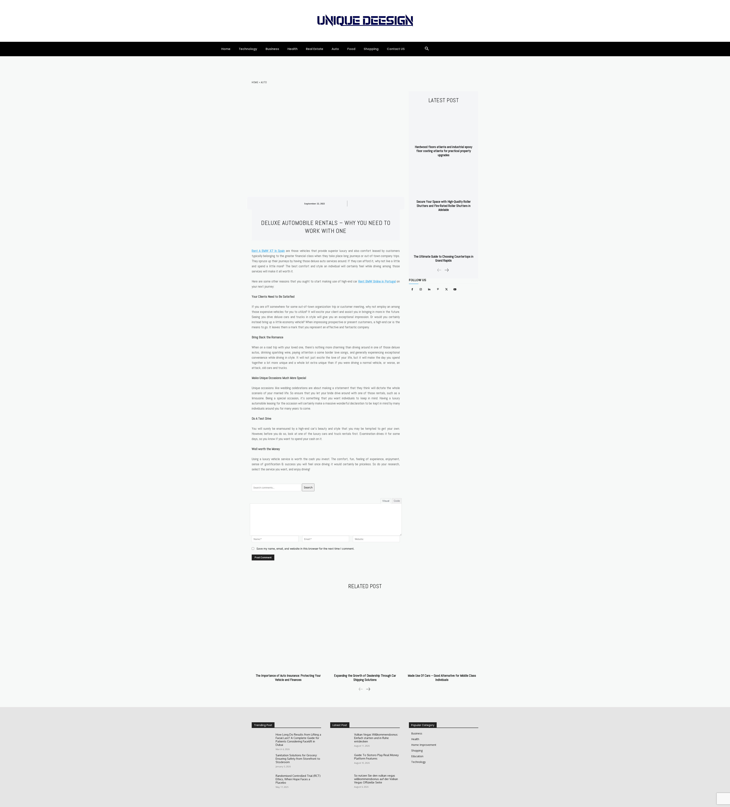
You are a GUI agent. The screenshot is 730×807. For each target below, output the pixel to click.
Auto (264, 82)
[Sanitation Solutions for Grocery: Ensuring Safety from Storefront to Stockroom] (262, 762)
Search (308, 487)
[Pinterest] (438, 289)
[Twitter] (446, 289)
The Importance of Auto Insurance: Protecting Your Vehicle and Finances (288, 677)
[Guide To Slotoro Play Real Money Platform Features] (340, 761)
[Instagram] (420, 289)
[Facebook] (412, 289)
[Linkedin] (429, 289)
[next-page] (446, 270)
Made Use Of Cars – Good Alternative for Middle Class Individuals (442, 677)
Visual (385, 500)
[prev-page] (439, 270)
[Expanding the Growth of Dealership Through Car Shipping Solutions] (365, 632)
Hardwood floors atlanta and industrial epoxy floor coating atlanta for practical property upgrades (443, 151)
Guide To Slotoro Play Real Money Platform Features (376, 756)
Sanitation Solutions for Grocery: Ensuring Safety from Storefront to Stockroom (298, 758)
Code (397, 500)
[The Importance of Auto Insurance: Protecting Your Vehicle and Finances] (288, 632)
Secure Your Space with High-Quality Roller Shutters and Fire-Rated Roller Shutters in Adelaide (444, 205)
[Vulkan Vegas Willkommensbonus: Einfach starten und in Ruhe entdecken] (340, 741)
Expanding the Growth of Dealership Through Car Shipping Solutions (365, 677)
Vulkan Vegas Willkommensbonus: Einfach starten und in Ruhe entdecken (376, 738)
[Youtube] (455, 289)
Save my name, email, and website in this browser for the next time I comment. (305, 548)
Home (255, 82)
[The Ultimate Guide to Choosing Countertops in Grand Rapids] (443, 234)
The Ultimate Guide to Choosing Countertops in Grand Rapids (443, 258)
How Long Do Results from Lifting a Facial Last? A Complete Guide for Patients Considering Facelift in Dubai (298, 740)
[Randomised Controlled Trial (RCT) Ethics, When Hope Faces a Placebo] (262, 782)
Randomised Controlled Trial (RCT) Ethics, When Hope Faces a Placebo (298, 779)
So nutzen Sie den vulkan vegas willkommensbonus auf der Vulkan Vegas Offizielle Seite (376, 779)
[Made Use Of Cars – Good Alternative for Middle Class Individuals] (441, 632)
